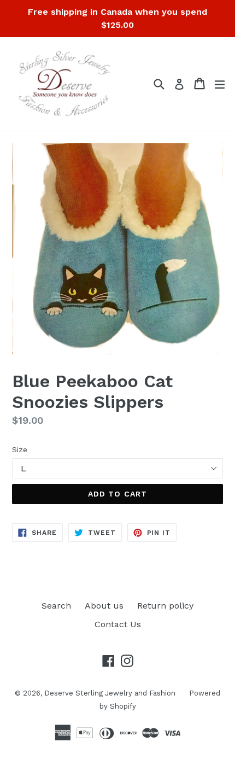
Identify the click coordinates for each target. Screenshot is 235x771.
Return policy (165, 605)
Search (56, 605)
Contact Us (118, 624)
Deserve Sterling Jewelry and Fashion (109, 693)
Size (19, 449)
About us (104, 605)
